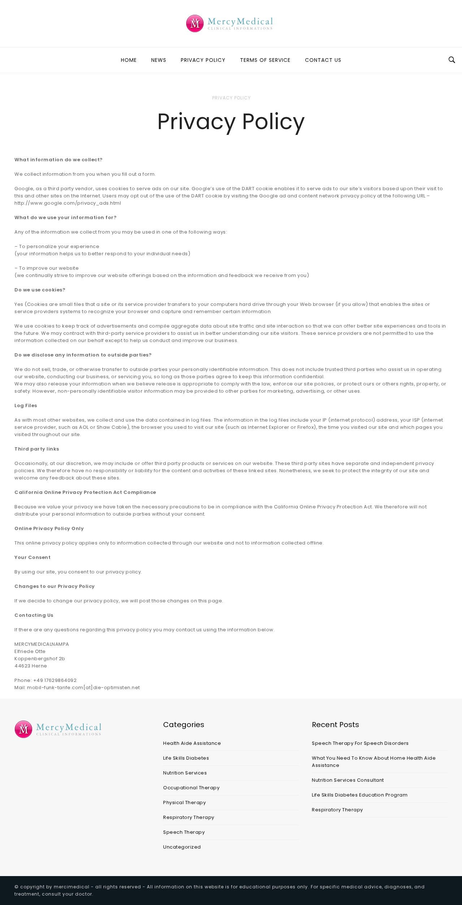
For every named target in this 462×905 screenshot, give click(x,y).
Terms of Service (265, 60)
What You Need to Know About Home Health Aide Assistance (374, 762)
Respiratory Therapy (188, 817)
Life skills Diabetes (186, 758)
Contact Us (323, 60)
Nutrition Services (185, 772)
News (158, 60)
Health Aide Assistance (192, 743)
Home (129, 60)
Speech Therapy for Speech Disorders (360, 743)
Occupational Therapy (191, 787)
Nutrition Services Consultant (348, 780)
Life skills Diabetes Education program (359, 794)
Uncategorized (182, 847)
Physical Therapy (184, 802)
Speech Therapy (184, 832)
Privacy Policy (203, 60)
